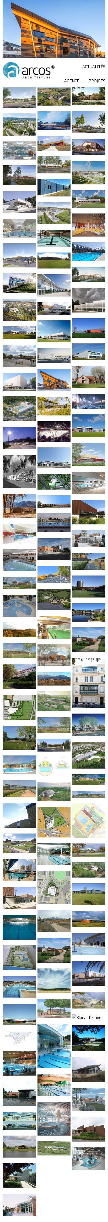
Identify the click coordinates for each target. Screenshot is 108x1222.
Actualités (93, 66)
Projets (97, 81)
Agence (71, 81)
